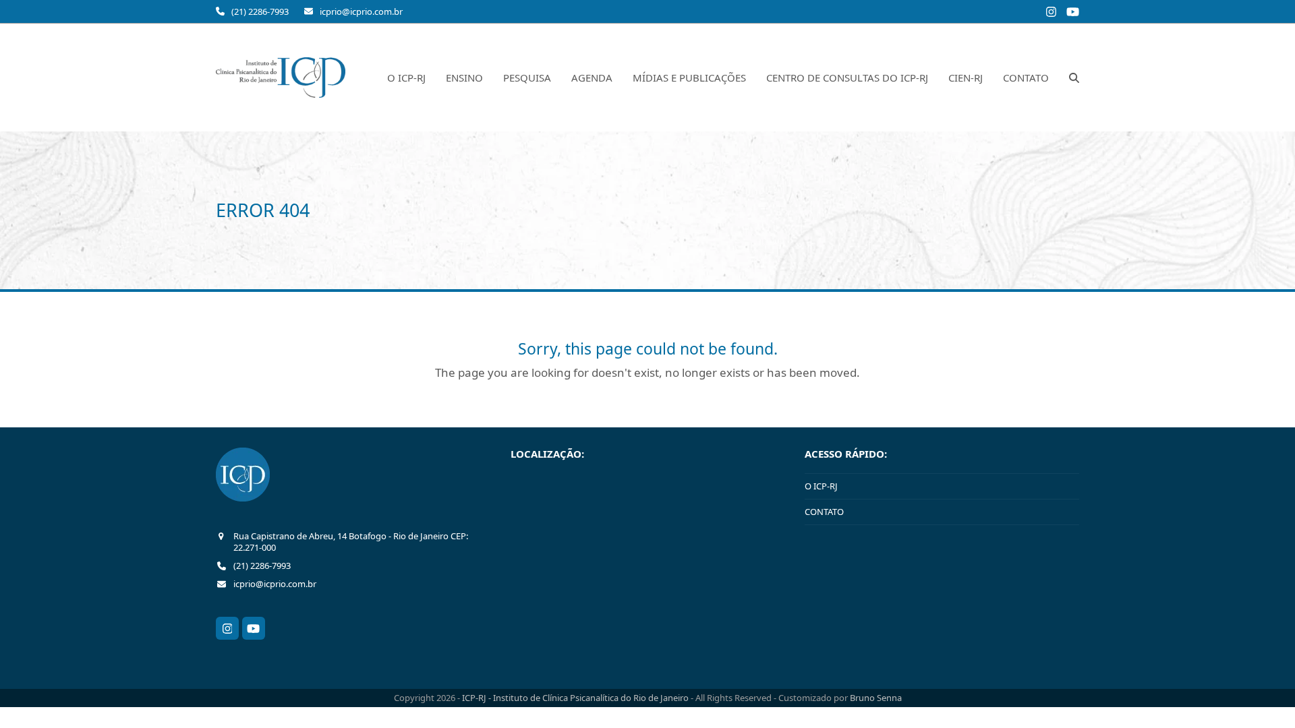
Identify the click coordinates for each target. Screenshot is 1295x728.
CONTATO (824, 512)
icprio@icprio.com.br (361, 12)
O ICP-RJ (821, 486)
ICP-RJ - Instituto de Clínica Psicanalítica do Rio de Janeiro (576, 698)
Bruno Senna (876, 698)
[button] (1074, 77)
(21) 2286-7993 (260, 12)
